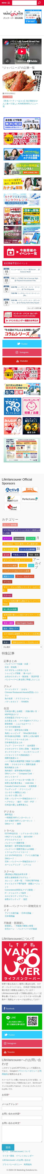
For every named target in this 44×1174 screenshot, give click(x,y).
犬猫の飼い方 (31, 711)
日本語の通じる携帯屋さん (16, 805)
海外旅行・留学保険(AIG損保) (18, 771)
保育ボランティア (12, 899)
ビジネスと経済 (10, 566)
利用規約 (28, 1164)
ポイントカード (11, 777)
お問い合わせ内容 (11, 1114)
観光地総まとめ (11, 767)
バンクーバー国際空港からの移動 (19, 849)
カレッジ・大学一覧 (13, 881)
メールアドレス (10, 1104)
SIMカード (9, 824)
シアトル (27, 865)
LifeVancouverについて (20, 1151)
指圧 (25, 899)
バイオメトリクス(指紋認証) (17, 755)
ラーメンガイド (11, 689)
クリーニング (25, 789)
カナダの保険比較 (12, 727)
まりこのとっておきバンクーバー (17, 560)
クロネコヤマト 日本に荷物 (17, 749)
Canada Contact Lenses (15, 786)
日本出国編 (26, 913)
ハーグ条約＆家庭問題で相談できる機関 (22, 761)
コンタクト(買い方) (13, 795)
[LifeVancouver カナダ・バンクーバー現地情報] (13, 23)
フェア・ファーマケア (14, 746)
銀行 (19, 802)
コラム (23, 566)
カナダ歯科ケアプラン (29, 721)
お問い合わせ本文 (11, 1123)
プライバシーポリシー (28, 1071)
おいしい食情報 (7, 97)
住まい (6, 642)
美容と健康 (8, 623)
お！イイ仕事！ (10, 549)
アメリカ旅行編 (32, 855)
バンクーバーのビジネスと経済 (16, 571)
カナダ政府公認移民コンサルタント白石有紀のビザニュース (21, 635)
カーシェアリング (12, 865)
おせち (24, 689)
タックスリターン (12, 752)
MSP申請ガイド (12, 714)
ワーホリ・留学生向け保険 (16, 730)
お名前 (5, 1095)
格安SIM (35, 749)
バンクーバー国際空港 (14, 843)
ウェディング (10, 789)
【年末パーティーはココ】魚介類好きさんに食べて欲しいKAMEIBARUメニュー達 (20, 103)
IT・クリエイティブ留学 (15, 893)
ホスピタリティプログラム (16, 896)
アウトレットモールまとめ (16, 739)
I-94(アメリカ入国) (13, 837)
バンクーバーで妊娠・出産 (16, 664)
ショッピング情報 (12, 673)
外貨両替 (33, 786)
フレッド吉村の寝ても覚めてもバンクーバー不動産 (21, 602)
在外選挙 (31, 746)
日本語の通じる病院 (13, 711)
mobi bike (29, 783)
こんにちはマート (23, 724)
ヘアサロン (10, 802)
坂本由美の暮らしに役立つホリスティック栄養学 (21, 616)
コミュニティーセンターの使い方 (19, 780)
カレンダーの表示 (34, 308)
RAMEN (25, 702)
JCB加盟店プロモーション (16, 718)
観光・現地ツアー (11, 628)
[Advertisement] (23, 28)
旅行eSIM (28, 837)
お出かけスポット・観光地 (16, 676)
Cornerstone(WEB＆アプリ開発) (19, 890)
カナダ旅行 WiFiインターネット (19, 821)
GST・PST (29, 802)
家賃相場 (9, 724)
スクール (7, 595)
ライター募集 (8, 1156)
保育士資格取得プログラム (16, 877)
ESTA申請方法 (11, 834)
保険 (7, 764)
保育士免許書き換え (13, 783)
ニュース (30, 539)
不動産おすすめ (19, 555)
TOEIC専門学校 (32, 881)
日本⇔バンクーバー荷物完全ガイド (20, 799)
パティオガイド (11, 702)
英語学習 (35, 676)
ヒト (31, 566)
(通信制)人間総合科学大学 (16, 874)
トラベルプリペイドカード (16, 852)
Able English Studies (24, 623)
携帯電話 (9, 815)
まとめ (6, 555)
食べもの (27, 673)
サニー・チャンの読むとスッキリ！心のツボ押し (21, 588)
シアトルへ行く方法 (29, 834)
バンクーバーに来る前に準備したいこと (22, 679)
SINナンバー (10, 774)
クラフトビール (22, 698)
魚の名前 (9, 698)
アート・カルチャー (24, 576)
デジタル (7, 582)
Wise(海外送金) (30, 733)
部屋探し (9, 926)
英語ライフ (8, 576)
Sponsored (19, 539)
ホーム (5, 1151)
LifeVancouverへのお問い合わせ (16, 1160)
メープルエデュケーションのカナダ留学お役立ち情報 (21, 531)
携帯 (19, 824)
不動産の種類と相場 (24, 926)
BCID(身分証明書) (13, 736)
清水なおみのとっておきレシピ (25, 642)
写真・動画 (33, 555)
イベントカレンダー (25, 1156)
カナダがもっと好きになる (16, 670)
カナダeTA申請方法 (13, 855)
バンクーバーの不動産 (27, 929)
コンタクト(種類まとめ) (15, 792)
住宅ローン (10, 929)
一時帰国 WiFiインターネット (18, 818)
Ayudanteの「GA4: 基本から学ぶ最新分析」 (22, 544)
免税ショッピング (12, 733)
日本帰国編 (10, 916)
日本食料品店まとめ (13, 742)
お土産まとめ (10, 721)
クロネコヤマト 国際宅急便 (24, 764)
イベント (7, 539)
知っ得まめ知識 (10, 609)
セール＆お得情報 (27, 549)
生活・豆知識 (10, 667)
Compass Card (25, 774)
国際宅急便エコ (11, 758)
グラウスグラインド (13, 840)
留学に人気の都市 (31, 736)
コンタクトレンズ (31, 752)
